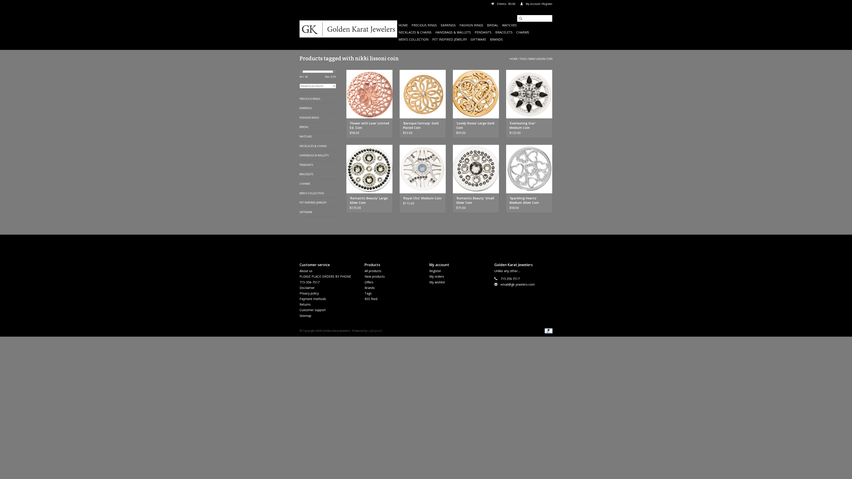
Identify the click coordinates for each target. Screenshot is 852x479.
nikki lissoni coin (540, 59)
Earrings (448, 25)
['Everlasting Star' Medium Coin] (529, 94)
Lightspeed (375, 331)
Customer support (313, 310)
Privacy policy (309, 293)
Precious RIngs (424, 25)
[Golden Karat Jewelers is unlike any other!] (348, 28)
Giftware (478, 39)
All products (373, 271)
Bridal (492, 25)
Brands (496, 39)
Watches (509, 25)
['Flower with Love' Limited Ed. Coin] (369, 94)
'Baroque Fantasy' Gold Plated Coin (421, 125)
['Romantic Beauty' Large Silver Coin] (369, 169)
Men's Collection (413, 39)
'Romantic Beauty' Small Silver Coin (475, 200)
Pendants (483, 32)
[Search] (519, 18)
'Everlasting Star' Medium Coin (522, 125)
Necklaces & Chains (415, 32)
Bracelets (504, 32)
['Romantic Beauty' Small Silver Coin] (476, 169)
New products (375, 276)
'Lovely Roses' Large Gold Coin (475, 125)
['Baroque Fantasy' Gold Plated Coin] (422, 94)
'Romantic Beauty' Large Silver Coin (369, 200)
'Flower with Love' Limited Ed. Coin (369, 125)
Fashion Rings (471, 25)
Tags (523, 59)
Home (403, 25)
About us (306, 271)
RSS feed (371, 299)
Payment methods (313, 299)
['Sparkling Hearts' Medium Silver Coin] (529, 169)
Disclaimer (307, 288)
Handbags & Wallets (453, 32)
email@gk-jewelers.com (518, 284)
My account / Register (538, 4)
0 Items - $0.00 (506, 4)
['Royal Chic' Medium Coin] (422, 169)
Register (435, 271)
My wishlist (437, 282)
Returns (305, 304)
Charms (522, 32)
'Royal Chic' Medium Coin (422, 198)
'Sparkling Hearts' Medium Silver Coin (524, 200)
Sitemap (305, 316)
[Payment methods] (547, 330)
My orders (436, 276)
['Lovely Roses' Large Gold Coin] (476, 94)
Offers (369, 282)
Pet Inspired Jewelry (449, 39)
